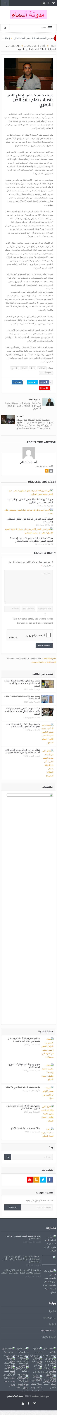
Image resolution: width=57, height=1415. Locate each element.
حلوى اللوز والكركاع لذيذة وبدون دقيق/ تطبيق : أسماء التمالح (23, 1107)
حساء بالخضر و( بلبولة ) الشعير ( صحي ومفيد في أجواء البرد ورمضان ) (24, 1039)
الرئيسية (52, 1311)
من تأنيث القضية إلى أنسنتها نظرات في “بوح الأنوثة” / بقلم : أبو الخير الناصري (23, 406)
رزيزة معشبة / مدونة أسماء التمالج (25, 1128)
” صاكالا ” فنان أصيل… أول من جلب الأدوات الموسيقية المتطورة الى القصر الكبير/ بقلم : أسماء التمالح (21, 1259)
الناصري (14, 368)
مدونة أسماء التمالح (15, 1396)
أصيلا (33, 368)
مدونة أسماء (46, 372)
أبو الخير (42, 368)
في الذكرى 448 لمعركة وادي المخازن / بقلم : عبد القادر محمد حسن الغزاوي (30, 500)
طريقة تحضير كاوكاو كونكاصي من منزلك (23, 1087)
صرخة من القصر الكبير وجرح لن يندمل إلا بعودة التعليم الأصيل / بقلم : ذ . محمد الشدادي (31, 539)
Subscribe (13, 1207)
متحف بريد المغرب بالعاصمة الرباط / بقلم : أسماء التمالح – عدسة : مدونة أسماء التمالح (22, 683)
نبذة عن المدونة (49, 1318)
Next (22, 416)
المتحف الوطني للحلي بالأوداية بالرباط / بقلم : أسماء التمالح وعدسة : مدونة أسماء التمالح (22, 711)
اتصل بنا (52, 1324)
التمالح (23, 368)
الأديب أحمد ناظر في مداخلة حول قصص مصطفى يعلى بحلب (30, 520)
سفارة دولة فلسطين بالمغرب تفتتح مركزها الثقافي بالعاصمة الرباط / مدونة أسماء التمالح (21, 1271)
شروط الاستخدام (49, 1337)
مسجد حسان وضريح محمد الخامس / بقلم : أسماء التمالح (22, 697)
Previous (33, 399)
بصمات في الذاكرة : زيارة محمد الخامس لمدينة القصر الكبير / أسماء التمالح (23, 725)
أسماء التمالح (28, 462)
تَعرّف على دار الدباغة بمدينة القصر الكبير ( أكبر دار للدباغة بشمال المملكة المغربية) (22, 751)
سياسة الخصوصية (48, 1331)
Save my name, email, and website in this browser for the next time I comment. (32, 621)
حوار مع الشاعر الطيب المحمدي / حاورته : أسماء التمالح (23, 1237)
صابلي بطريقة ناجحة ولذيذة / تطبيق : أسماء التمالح (23, 1066)
